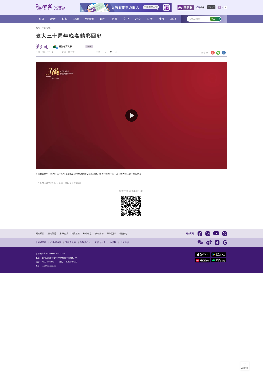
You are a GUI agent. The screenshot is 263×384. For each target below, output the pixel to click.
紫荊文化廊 (70, 242)
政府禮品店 (41, 242)
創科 (103, 18)
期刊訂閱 (111, 233)
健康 (150, 18)
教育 (138, 18)
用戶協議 (63, 233)
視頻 (65, 18)
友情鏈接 (124, 242)
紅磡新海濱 (55, 242)
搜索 (213, 19)
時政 (53, 18)
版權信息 (87, 233)
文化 (126, 18)
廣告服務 (99, 233)
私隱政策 (75, 233)
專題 (173, 18)
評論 (77, 18)
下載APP (211, 7)
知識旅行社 (85, 242)
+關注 (89, 46)
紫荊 (38, 27)
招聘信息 (123, 233)
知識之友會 (100, 242)
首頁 (41, 18)
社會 (162, 18)
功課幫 (113, 242)
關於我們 (40, 233)
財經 (115, 18)
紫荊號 (89, 18)
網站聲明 (52, 233)
